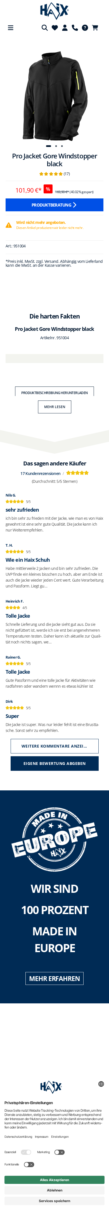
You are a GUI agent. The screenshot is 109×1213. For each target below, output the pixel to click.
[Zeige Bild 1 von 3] (48, 146)
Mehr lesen (54, 406)
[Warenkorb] (96, 27)
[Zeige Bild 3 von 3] (62, 146)
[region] (54, 92)
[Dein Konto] (65, 27)
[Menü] (11, 27)
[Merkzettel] (55, 27)
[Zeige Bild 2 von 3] (56, 146)
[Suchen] (45, 27)
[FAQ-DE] (85, 27)
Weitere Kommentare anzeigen (57, 746)
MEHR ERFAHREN (54, 978)
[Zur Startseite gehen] (54, 11)
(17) (54, 173)
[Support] (75, 27)
